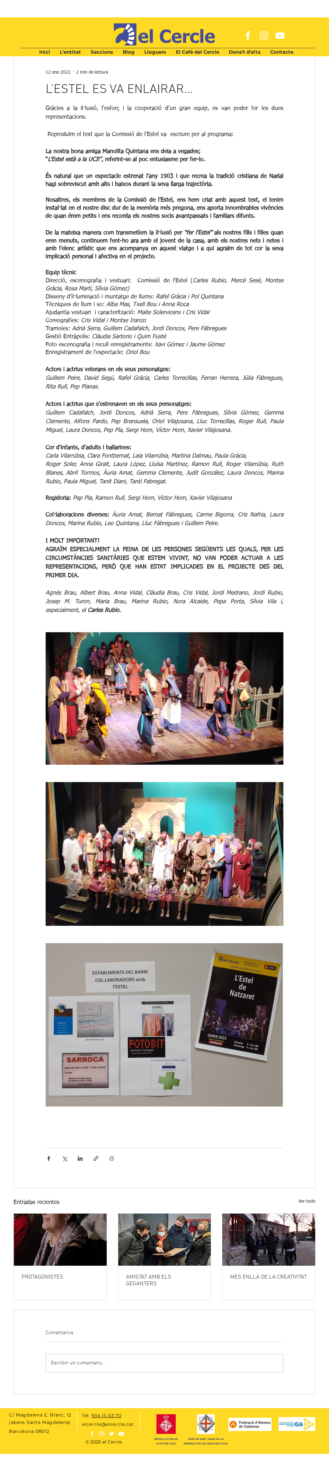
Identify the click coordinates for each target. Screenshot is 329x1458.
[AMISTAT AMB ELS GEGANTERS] (164, 1240)
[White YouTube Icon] (280, 35)
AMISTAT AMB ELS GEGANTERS (148, 1280)
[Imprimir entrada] (112, 1158)
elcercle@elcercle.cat (108, 1424)
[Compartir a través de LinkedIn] (80, 1158)
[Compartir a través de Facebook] (49, 1158)
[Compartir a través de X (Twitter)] (64, 1158)
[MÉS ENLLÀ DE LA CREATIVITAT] (268, 1240)
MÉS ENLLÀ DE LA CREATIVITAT (268, 1277)
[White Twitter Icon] (111, 1434)
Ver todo (307, 1201)
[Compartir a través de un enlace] (96, 1158)
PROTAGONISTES (42, 1277)
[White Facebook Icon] (247, 35)
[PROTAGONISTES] (60, 1240)
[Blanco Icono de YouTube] (121, 1434)
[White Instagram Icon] (264, 35)
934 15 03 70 (106, 1415)
